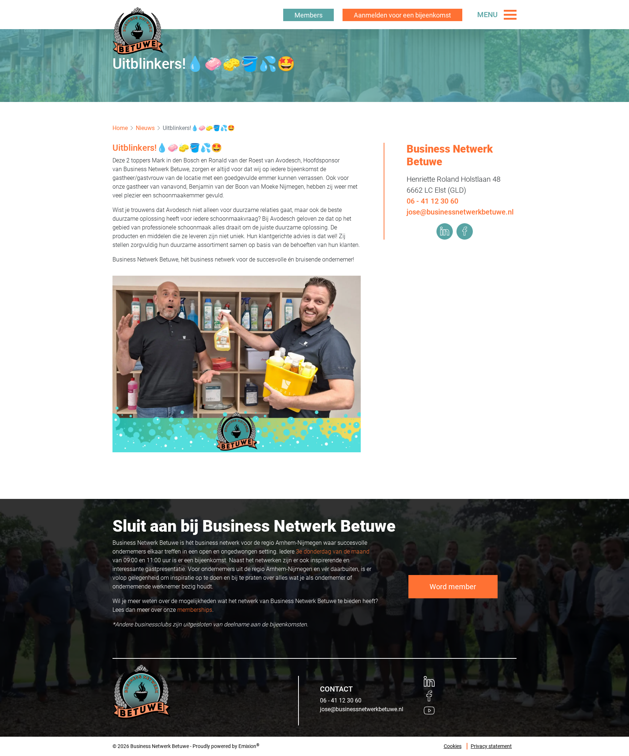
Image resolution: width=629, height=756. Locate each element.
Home (120, 128)
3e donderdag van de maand (332, 551)
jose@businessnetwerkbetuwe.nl (460, 211)
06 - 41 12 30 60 (432, 200)
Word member (453, 586)
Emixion (247, 746)
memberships (194, 609)
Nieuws (145, 128)
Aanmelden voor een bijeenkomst (402, 15)
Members (308, 15)
